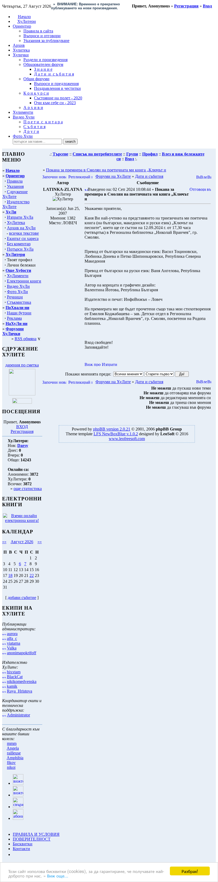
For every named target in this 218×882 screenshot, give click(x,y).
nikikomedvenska (21, 681)
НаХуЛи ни (16, 323)
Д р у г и (31, 131)
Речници (15, 297)
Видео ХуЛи (18, 286)
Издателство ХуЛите (16, 204)
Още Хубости (18, 270)
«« (4, 541)
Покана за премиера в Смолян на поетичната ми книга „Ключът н (106, 170)
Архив (19, 45)
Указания (15, 186)
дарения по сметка (22, 365)
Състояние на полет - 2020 (58, 98)
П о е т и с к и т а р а (43, 122)
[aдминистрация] (14, 854)
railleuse (14, 753)
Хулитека (21, 50)
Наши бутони (19, 313)
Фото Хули (23, 136)
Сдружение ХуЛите (15, 194)
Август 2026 (22, 541)
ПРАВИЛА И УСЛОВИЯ (36, 834)
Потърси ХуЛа (20, 249)
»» (39, 541)
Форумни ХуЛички (13, 331)
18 (10, 575)
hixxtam (13, 672)
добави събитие (22, 597)
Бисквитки (22, 844)
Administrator (18, 715)
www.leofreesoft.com (127, 438)
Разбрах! (190, 871)
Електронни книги (24, 281)
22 (32, 575)
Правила (15, 181)
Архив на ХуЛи (21, 228)
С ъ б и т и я (34, 126)
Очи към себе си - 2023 (55, 102)
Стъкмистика (19, 302)
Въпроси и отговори (42, 35)
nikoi (11, 767)
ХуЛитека (16, 222)
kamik (12, 686)
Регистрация (22, 431)
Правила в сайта (38, 31)
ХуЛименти (17, 275)
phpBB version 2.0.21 (111, 429)
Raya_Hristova (19, 691)
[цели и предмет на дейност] (22, 394)
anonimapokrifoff (21, 653)
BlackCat (15, 676)
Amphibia (15, 758)
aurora (12, 633)
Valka (11, 648)
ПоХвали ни (17, 307)
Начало (24, 16)
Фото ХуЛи (17, 291)
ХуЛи (11, 212)
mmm (11, 743)
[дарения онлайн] (22, 402)
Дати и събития (149, 176)
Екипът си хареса (23, 238)
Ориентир (15, 176)
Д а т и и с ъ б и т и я (54, 74)
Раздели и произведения (45, 59)
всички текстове (24, 233)
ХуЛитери (26, 21)
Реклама (14, 318)
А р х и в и (33, 107)
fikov (11, 762)
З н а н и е (43, 69)
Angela (13, 748)
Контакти (21, 848)
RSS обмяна (25, 338)
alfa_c (12, 638)
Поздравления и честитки (57, 88)
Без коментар (19, 244)
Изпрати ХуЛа (20, 217)
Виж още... (57, 875)
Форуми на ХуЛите (113, 176)
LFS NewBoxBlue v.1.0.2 (116, 434)
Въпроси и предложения (56, 83)
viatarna (13, 643)
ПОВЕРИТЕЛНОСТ (32, 839)
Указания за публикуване (46, 40)
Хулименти (23, 112)
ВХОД (22, 426)
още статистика (28, 488)
